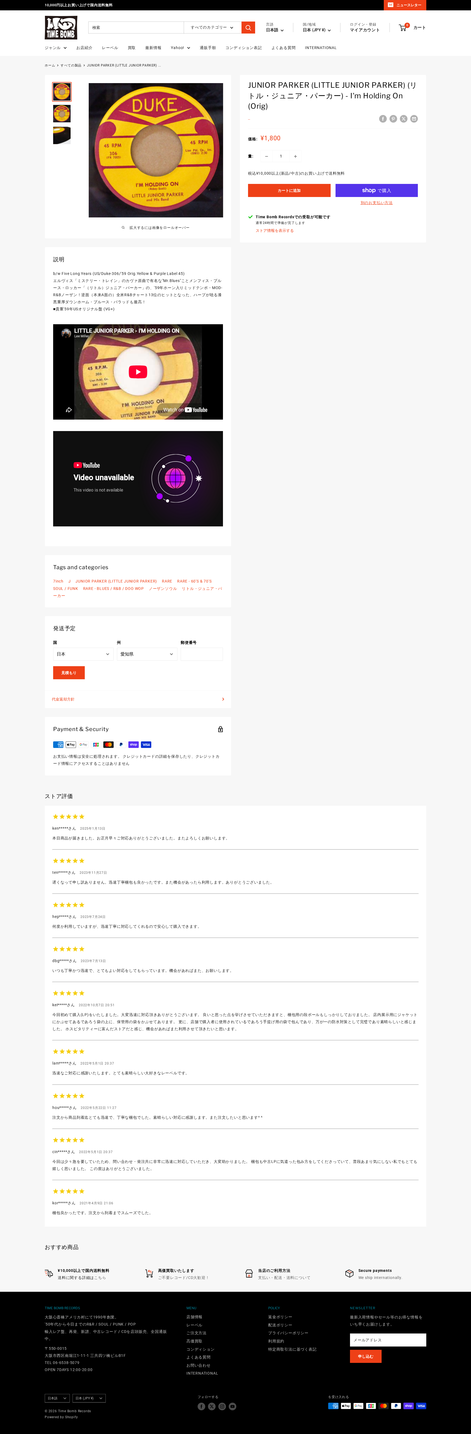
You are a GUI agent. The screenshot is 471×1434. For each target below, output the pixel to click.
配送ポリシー (280, 1325)
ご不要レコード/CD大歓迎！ (184, 1277)
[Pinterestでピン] (393, 118)
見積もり (69, 673)
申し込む (365, 1356)
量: (250, 156)
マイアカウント (365, 30)
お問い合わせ (198, 1365)
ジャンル (53, 48)
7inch (58, 581)
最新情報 (153, 48)
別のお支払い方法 (377, 203)
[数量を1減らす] (266, 156)
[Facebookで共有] (383, 118)
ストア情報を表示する (275, 231)
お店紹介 (84, 48)
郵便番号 (189, 642)
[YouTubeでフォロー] (232, 1406)
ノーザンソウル (163, 588)
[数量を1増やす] (295, 156)
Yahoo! (177, 48)
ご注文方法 (196, 1333)
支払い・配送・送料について (284, 1277)
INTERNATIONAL (321, 48)
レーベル (110, 48)
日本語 (53, 1398)
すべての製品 (71, 65)
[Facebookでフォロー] (201, 1406)
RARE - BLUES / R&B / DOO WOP (113, 588)
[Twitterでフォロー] (212, 1406)
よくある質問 (283, 48)
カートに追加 (289, 190)
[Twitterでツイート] (403, 118)
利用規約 (276, 1341)
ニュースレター (409, 5)
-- (249, 119)
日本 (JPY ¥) (84, 1398)
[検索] (248, 28)
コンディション (200, 1349)
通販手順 (208, 48)
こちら (100, 1277)
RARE (167, 581)
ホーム (50, 65)
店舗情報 (194, 1317)
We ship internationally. (380, 1277)
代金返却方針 (63, 699)
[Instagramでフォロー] (222, 1406)
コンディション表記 (243, 48)
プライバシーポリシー (288, 1333)
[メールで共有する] (414, 118)
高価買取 (194, 1341)
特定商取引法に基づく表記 (292, 1349)
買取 (132, 48)
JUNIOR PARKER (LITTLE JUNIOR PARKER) (116, 581)
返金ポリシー (280, 1317)
